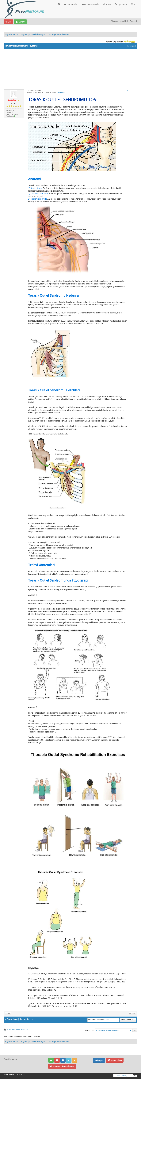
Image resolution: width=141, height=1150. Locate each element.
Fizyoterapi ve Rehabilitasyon (33, 34)
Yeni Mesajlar (72, 4)
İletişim (100, 1060)
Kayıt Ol (21, 22)
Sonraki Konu (25, 1019)
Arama (108, 4)
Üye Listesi (122, 4)
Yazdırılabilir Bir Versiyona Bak (17, 1029)
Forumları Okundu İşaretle (63, 1066)
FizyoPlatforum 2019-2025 (13, 1074)
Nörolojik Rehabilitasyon (58, 34)
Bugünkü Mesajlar (91, 4)
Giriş (9, 22)
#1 (128, 90)
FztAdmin (60, 93)
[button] (133, 4)
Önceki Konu (12, 1019)
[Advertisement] (70, 68)
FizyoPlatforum (11, 34)
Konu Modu (132, 46)
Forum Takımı (116, 1060)
